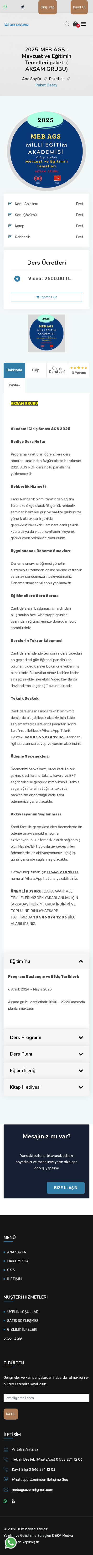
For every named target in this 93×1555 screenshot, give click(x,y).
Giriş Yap (48, 7)
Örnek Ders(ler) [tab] (57, 370)
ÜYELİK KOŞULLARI (23, 1312)
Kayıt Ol (79, 7)
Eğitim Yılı (20, 961)
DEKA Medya (62, 1535)
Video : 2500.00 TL (49, 278)
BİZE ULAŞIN (65, 1187)
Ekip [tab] (35, 370)
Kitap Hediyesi (25, 1087)
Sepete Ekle (48, 297)
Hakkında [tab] (14, 370)
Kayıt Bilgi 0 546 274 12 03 (33, 1469)
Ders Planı (21, 1054)
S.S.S (11, 1270)
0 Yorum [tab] (79, 373)
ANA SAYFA (16, 1252)
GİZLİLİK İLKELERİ (22, 1329)
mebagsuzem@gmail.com (32, 1490)
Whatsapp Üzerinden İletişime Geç (40, 1479)
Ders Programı (25, 1037)
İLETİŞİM (14, 1279)
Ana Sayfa (31, 79)
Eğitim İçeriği (23, 1070)
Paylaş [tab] (14, 385)
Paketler (56, 79)
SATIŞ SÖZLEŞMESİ (23, 1320)
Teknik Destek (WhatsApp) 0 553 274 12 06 (47, 1459)
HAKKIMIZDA (18, 1261)
